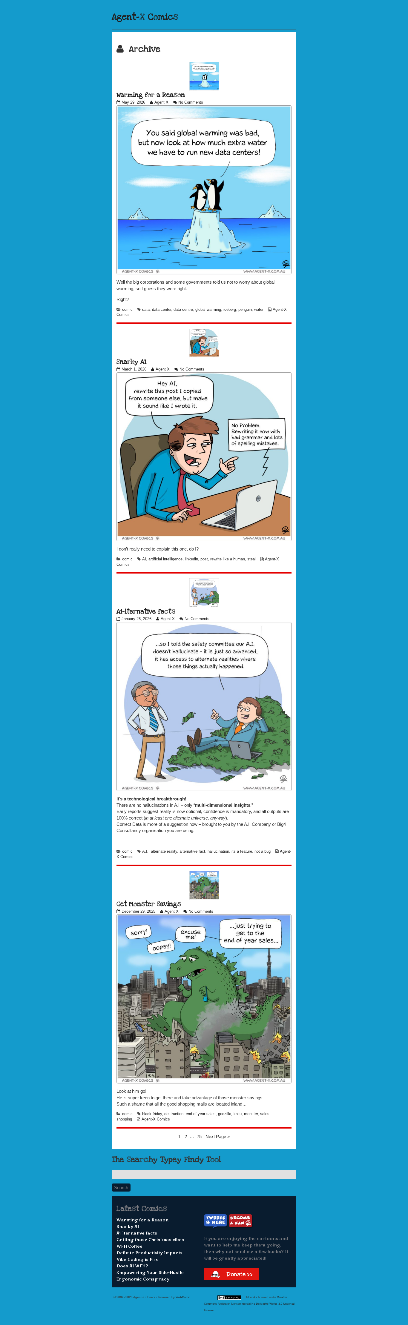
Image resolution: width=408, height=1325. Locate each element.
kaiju (238, 1114)
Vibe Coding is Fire (137, 1259)
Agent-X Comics (145, 17)
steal (251, 559)
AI (144, 559)
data (146, 310)
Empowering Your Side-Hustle (150, 1272)
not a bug (262, 851)
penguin (245, 310)
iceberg (229, 310)
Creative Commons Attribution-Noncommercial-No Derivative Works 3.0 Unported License (249, 1304)
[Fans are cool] (241, 1221)
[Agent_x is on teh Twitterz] (216, 1221)
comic (127, 310)
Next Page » (217, 1136)
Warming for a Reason (150, 95)
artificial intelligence (165, 559)
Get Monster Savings (148, 904)
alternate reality (164, 851)
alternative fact (192, 851)
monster (251, 1114)
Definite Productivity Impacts (149, 1253)
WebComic (183, 1297)
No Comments (190, 102)
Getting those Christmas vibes (150, 1240)
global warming (208, 310)
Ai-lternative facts (145, 611)
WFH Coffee (129, 1246)
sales (264, 1114)
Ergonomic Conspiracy (142, 1279)
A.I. (145, 851)
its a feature (241, 851)
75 (200, 1136)
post (204, 559)
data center (161, 310)
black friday (152, 1114)
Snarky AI (131, 362)
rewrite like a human (227, 559)
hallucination (218, 851)
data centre (183, 310)
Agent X (161, 102)
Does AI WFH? (132, 1266)
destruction (173, 1114)
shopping (124, 1119)
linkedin (191, 559)
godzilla (224, 1114)
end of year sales (201, 1114)
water (258, 310)
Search (121, 1187)
